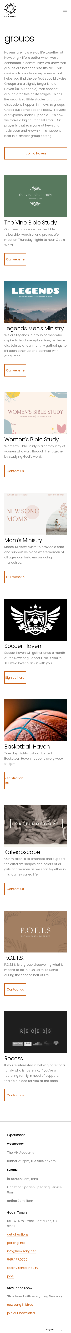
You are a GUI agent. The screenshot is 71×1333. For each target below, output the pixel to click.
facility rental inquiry (22, 1268)
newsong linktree (20, 1304)
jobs (10, 1276)
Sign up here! (15, 677)
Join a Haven (36, 153)
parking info (16, 1243)
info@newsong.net (21, 1251)
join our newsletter (21, 1313)
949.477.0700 (17, 1259)
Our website (15, 259)
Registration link (14, 780)
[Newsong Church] (10, 10)
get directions (17, 1234)
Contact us (15, 471)
